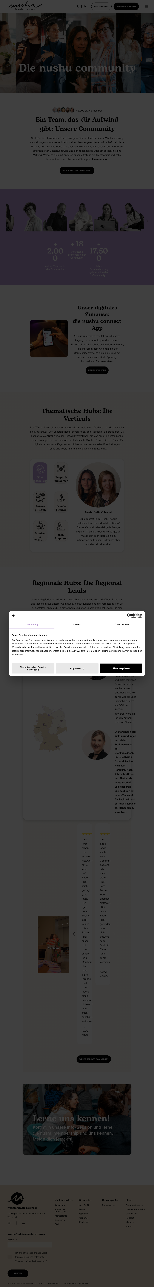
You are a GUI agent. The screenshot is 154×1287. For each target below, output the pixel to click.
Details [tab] (77, 624)
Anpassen (75, 668)
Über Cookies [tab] (122, 624)
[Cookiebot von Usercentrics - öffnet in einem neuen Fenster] (129, 615)
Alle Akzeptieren (121, 668)
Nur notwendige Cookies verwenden (33, 668)
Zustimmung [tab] (32, 624)
